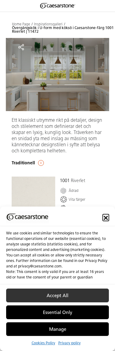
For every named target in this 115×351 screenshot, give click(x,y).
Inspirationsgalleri (48, 24)
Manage (57, 329)
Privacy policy (69, 343)
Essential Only (57, 312)
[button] (106, 217)
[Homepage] (58, 6)
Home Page (21, 24)
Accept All (57, 295)
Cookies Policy (43, 343)
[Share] (21, 47)
